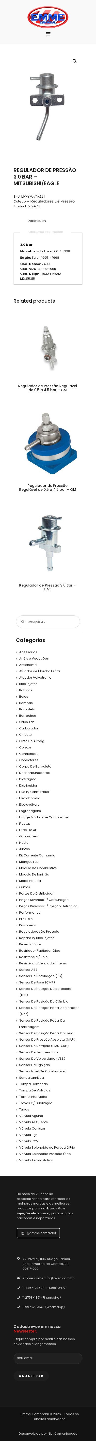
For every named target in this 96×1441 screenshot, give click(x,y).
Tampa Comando (33, 1084)
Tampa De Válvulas (34, 1090)
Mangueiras (28, 861)
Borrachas (27, 715)
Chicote (25, 734)
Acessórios (28, 652)
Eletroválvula (29, 804)
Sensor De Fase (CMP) (37, 982)
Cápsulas (26, 722)
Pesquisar (22, 621)
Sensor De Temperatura (38, 1052)
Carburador (28, 728)
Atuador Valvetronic (35, 677)
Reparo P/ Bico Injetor (36, 938)
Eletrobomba (29, 798)
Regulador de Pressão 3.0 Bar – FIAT (47, 587)
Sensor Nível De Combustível (42, 1071)
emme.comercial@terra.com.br (48, 1278)
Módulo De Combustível (38, 868)
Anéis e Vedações (34, 658)
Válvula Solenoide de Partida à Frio (47, 1147)
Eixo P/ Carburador (34, 792)
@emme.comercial (41, 1233)
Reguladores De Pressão (52, 201)
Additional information (45, 231)
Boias (23, 696)
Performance (30, 912)
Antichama (28, 664)
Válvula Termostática (36, 1160)
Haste (24, 842)
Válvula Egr (28, 1134)
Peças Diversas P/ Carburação (44, 899)
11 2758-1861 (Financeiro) (41, 1297)
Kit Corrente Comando (37, 855)
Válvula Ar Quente (33, 1122)
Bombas (26, 703)
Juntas (24, 849)
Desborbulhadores (34, 772)
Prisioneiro (27, 925)
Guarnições (28, 836)
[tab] (37, 220)
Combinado (29, 753)
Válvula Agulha (31, 1115)
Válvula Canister (32, 1128)
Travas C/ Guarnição (35, 1103)
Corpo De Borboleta (35, 766)
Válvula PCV (28, 1141)
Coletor (25, 747)
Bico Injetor (28, 684)
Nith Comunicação (63, 1433)
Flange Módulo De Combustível (44, 817)
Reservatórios (30, 944)
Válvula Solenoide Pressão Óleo (45, 1154)
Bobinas (25, 690)
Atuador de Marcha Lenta (39, 671)
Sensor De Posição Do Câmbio (43, 1001)
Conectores (28, 760)
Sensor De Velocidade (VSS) (42, 1058)
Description (37, 220)
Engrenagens (30, 811)
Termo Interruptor (33, 1096)
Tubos (24, 1109)
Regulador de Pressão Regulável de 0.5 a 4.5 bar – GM (47, 388)
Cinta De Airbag (31, 741)
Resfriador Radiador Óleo (39, 950)
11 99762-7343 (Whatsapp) (43, 1307)
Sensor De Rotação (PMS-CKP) (44, 1046)
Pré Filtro (26, 919)
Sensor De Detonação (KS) (40, 976)
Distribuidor (28, 785)
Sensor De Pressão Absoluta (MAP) (47, 1039)
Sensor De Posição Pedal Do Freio (46, 1033)
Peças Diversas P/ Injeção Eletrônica (48, 906)
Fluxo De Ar (27, 830)
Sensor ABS (28, 969)
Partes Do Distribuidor (36, 893)
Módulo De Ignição (34, 874)
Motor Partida (30, 880)
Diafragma (27, 779)
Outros (24, 887)
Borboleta (27, 709)
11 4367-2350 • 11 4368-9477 (43, 1287)
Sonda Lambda (31, 1077)
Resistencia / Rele (33, 957)
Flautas (25, 823)
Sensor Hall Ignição (34, 1065)
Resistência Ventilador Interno (43, 963)
